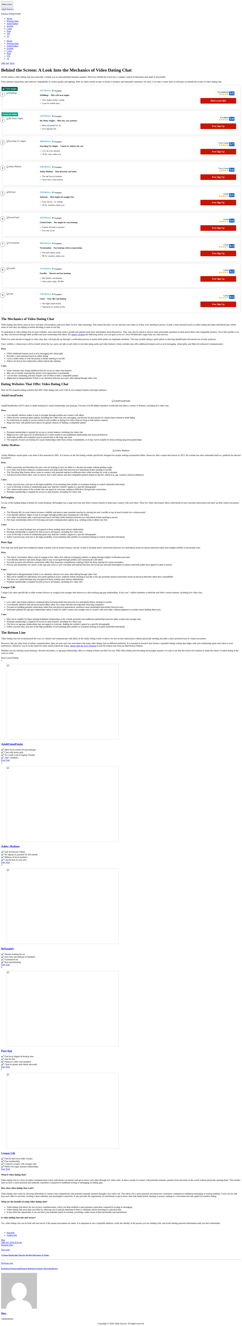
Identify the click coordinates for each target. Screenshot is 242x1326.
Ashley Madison (10, 846)
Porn (9, 31)
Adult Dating (12, 23)
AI (8, 36)
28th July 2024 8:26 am (11, 1242)
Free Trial (5, 760)
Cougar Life (8, 1153)
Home (9, 18)
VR (8, 33)
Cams (9, 28)
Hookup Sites (13, 21)
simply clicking (78, 334)
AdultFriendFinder (12, 744)
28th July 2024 (7, 63)
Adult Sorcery (7, 9)
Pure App (6, 1050)
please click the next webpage (83, 646)
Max (3, 1240)
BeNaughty (7, 948)
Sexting (10, 26)
